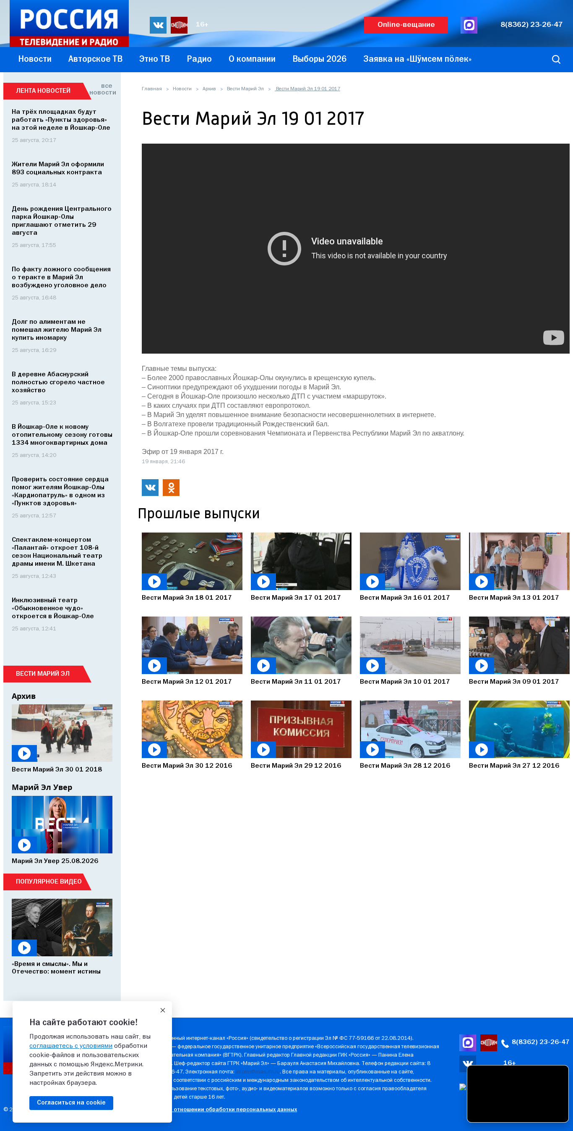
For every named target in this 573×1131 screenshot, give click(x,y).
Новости (182, 89)
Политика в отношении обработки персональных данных (219, 1109)
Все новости (100, 89)
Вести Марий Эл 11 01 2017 (296, 682)
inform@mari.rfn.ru (258, 1072)
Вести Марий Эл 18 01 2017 (187, 598)
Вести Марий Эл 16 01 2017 (405, 598)
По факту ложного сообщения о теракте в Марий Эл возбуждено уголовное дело (61, 278)
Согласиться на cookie (71, 1102)
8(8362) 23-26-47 (531, 25)
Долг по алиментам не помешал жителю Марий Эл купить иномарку (57, 330)
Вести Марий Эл (245, 89)
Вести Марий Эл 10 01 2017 (405, 682)
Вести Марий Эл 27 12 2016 (514, 766)
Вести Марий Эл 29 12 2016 (296, 766)
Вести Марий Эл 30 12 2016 (187, 766)
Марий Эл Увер (42, 787)
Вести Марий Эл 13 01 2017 (514, 598)
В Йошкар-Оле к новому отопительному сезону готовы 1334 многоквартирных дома (62, 435)
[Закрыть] (163, 1010)
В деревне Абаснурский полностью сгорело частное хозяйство (58, 383)
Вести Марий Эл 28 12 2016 (405, 766)
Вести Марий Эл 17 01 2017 (296, 598)
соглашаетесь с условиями (70, 1046)
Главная (152, 89)
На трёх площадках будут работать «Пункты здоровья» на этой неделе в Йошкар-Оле (61, 120)
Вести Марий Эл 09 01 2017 (514, 682)
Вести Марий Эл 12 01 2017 (187, 682)
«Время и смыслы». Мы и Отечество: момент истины (56, 968)
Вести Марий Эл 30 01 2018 (57, 770)
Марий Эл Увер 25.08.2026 (55, 861)
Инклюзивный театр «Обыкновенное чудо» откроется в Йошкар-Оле (53, 608)
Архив (209, 89)
